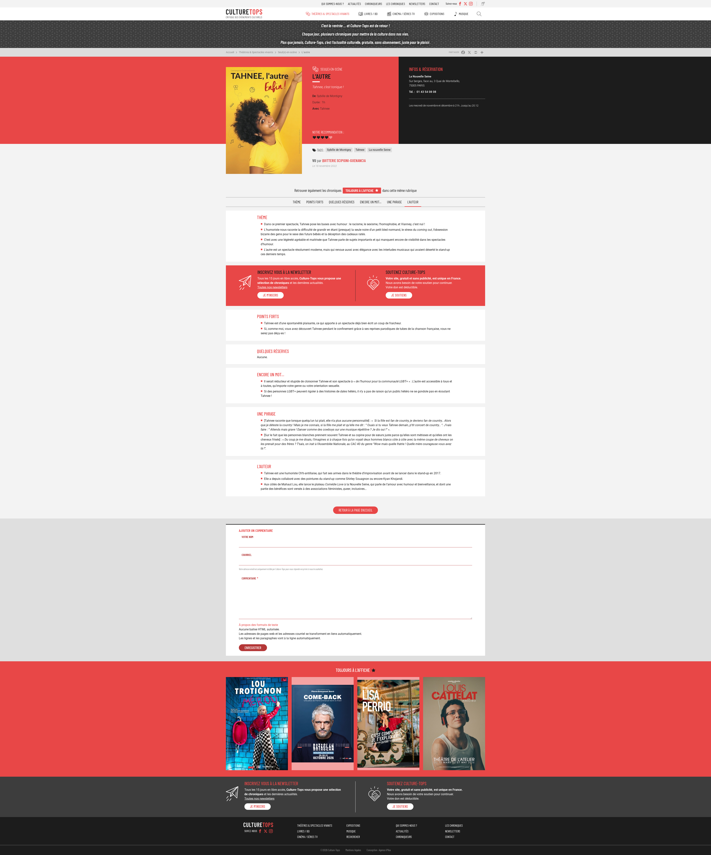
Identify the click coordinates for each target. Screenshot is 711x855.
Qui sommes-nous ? (332, 4)
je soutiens (399, 295)
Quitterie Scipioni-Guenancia (344, 160)
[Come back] (323, 723)
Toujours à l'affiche (359, 190)
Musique (463, 14)
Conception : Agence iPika (379, 850)
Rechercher (479, 13)
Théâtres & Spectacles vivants (330, 14)
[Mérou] (257, 723)
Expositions (437, 14)
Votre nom (247, 537)
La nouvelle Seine (379, 149)
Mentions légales (353, 850)
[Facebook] (260, 831)
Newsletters (417, 4)
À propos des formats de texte (258, 625)
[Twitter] (265, 831)
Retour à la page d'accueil (355, 510)
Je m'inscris (270, 295)
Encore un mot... (370, 202)
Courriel (247, 554)
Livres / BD (371, 14)
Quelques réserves (341, 202)
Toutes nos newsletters (272, 287)
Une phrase (394, 202)
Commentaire (249, 578)
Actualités (354, 4)
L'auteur (412, 202)
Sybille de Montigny (339, 149)
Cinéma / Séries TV (404, 14)
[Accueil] (244, 13)
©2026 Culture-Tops (330, 850)
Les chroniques (395, 4)
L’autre (306, 52)
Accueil (230, 52)
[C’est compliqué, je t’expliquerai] (388, 723)
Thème (297, 202)
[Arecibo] (454, 723)
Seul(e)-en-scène (287, 52)
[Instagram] (271, 831)
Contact (434, 4)
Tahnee (360, 149)
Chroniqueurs (373, 4)
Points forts (314, 202)
